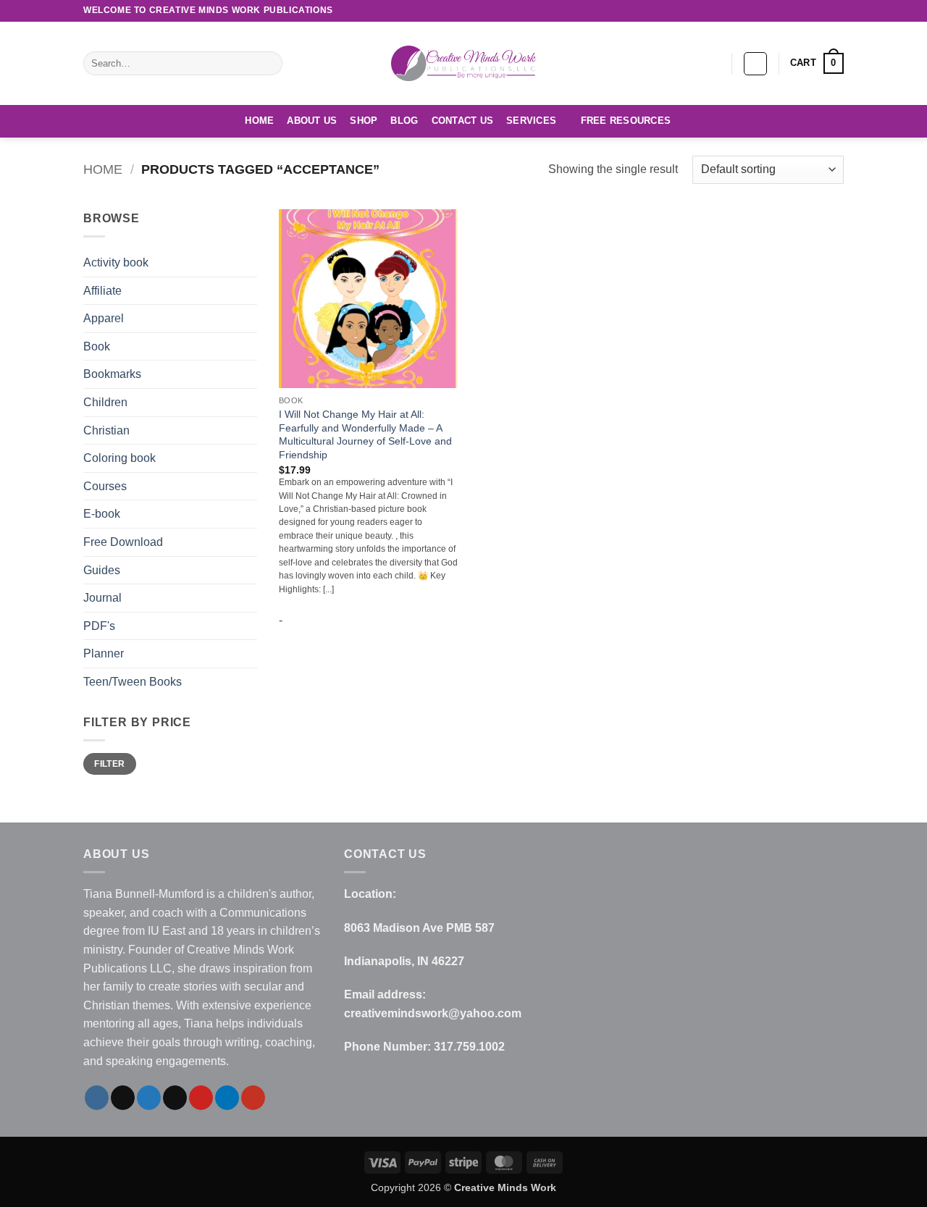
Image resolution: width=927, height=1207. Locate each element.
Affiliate (102, 291)
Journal (102, 598)
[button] (755, 63)
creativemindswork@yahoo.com (432, 1013)
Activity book (115, 262)
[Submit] (269, 63)
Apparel (103, 318)
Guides (101, 570)
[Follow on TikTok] (753, 11)
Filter (109, 764)
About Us (312, 120)
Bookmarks (112, 374)
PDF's (99, 626)
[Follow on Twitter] (767, 11)
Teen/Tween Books (132, 682)
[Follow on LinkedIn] (822, 11)
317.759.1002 (469, 1046)
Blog (404, 120)
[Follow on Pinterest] (809, 11)
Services (531, 120)
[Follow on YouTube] (836, 11)
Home (259, 120)
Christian (106, 430)
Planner (103, 653)
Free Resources (626, 120)
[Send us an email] (781, 11)
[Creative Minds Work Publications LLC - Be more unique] (463, 63)
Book (96, 346)
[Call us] (795, 11)
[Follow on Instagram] (739, 11)
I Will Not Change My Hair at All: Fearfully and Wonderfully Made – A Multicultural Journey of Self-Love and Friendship (365, 434)
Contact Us (463, 120)
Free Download (123, 542)
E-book (101, 514)
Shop (363, 120)
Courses (105, 486)
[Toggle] (248, 570)
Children (105, 402)
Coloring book (119, 458)
